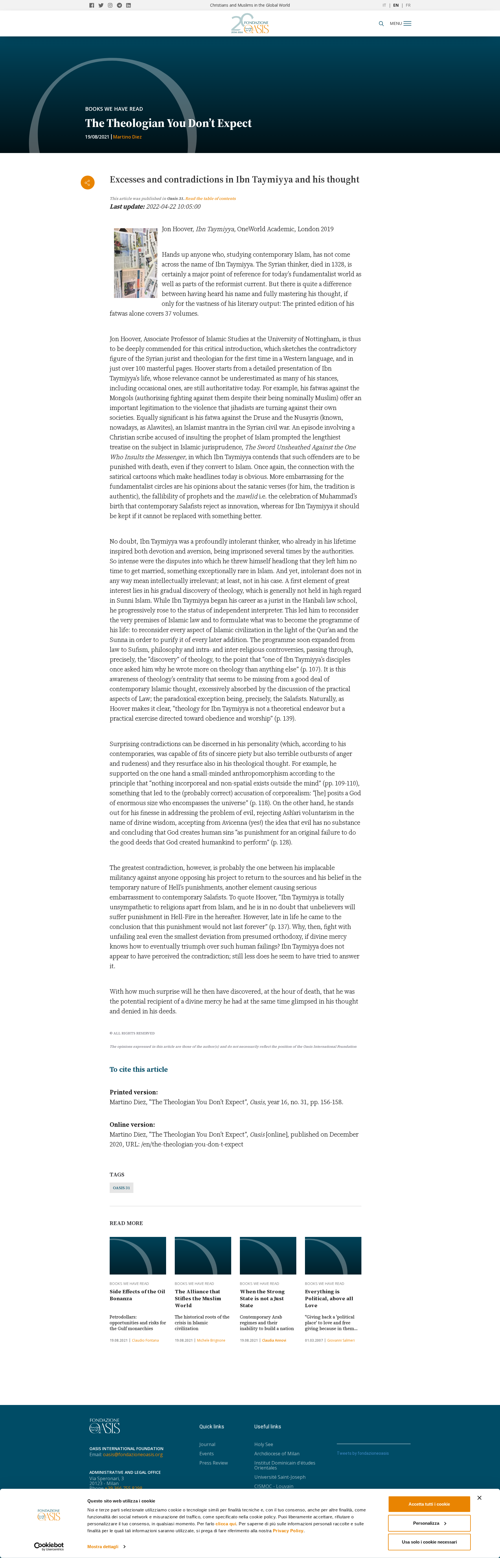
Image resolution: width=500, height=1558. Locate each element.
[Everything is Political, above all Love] (333, 1256)
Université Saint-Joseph (280, 1477)
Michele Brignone (211, 1340)
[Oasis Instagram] (112, 5)
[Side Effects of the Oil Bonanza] (138, 1256)
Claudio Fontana (145, 1340)
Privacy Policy (288, 1530)
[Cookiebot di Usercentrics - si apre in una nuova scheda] (49, 1546)
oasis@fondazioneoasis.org (133, 1454)
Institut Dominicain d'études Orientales (284, 1465)
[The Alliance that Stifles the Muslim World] (203, 1256)
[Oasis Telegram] (121, 5)
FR (408, 5)
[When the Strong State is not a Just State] (268, 1256)
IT (384, 5)
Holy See (263, 1444)
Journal (207, 1444)
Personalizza (426, 1522)
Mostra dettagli (102, 1546)
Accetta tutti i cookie (429, 1504)
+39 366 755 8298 (123, 1488)
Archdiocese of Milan (276, 1453)
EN (396, 5)
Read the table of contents (210, 198)
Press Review (213, 1463)
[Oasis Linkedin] (130, 5)
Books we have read (114, 108)
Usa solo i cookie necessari (429, 1541)
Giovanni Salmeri (341, 1340)
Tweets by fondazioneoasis (363, 1453)
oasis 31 (121, 1188)
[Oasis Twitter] (103, 5)
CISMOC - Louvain (273, 1486)
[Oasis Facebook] (93, 5)
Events (206, 1453)
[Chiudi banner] (479, 1498)
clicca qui (226, 1523)
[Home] (250, 22)
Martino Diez (127, 137)
